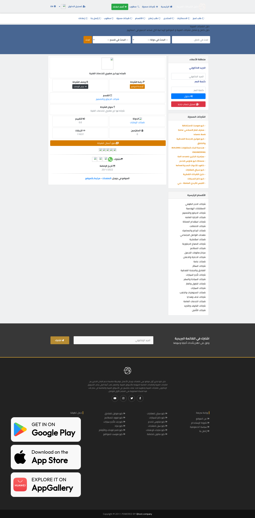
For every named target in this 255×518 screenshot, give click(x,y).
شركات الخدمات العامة (194, 301)
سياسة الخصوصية (198, 427)
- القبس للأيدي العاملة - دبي (191, 183)
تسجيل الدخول (75, 6)
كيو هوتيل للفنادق (114, 413)
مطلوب (133, 7)
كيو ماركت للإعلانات (155, 430)
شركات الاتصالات (198, 226)
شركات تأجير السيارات (196, 274)
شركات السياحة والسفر (195, 279)
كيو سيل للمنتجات (156, 426)
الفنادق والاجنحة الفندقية (193, 270)
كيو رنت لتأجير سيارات (113, 422)
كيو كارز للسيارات (157, 417)
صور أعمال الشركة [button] (106, 143)
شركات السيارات (198, 288)
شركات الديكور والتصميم (194, 213)
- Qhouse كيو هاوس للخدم (192, 161)
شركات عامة (199, 261)
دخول (187, 96)
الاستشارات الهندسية (196, 208)
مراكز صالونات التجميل (195, 252)
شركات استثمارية (197, 239)
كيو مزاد (119, 426)
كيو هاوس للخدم (156, 422)
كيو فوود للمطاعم (113, 417)
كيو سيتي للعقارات (156, 413)
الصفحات (106, 178)
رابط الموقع (136, 86)
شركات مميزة (149, 7)
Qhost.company (144, 514)
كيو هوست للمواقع (113, 434)
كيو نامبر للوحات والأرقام (111, 430)
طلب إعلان (153, 18)
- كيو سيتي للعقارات (196, 170)
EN (52, 6)
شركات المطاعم (198, 248)
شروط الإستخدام (199, 423)
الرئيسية (165, 7)
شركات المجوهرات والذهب (193, 292)
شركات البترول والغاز (196, 283)
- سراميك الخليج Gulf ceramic (192, 156)
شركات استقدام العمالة (194, 221)
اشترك (58, 340)
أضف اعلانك (119, 7)
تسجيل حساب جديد (187, 104)
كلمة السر (200, 81)
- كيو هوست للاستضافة (194, 125)
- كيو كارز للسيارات (196, 179)
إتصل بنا (95, 18)
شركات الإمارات (137, 122)
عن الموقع (201, 418)
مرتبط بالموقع (92, 178)
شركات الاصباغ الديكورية (194, 244)
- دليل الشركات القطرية (194, 174)
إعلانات (82, 18)
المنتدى (167, 18)
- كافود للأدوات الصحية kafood (191, 165)
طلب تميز (197, 18)
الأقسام (139, 18)
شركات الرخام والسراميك (194, 230)
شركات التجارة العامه (195, 217)
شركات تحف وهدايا (196, 297)
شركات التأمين (199, 310)
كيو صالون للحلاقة (156, 434)
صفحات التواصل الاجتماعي (193, 235)
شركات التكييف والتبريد (195, 305)
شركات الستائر (199, 266)
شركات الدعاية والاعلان (194, 257)
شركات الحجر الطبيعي (195, 204)
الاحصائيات (182, 18)
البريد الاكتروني (197, 67)
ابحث (87, 39)
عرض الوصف (79, 86)
